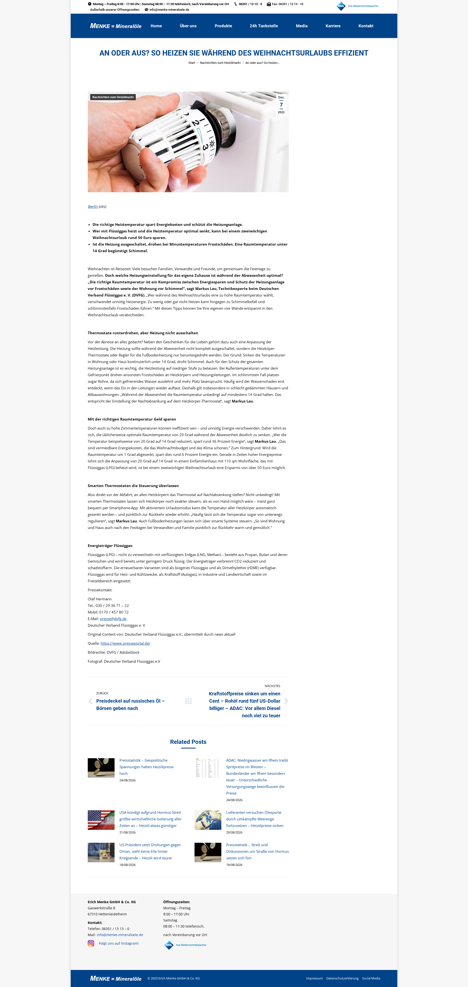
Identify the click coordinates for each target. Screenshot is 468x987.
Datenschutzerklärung (342, 978)
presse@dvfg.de (113, 618)
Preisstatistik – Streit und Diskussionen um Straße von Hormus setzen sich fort (257, 851)
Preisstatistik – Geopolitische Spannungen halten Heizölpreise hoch (146, 767)
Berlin (93, 206)
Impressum (314, 978)
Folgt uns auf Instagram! (119, 943)
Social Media (371, 978)
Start (191, 63)
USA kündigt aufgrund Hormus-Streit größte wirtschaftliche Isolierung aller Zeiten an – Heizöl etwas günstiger (150, 819)
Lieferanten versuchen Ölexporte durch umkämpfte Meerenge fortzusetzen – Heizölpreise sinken (254, 819)
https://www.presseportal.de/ (125, 643)
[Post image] (101, 768)
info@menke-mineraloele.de (169, 9)
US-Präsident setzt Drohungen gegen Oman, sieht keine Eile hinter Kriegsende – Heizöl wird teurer (150, 851)
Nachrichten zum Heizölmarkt (220, 63)
